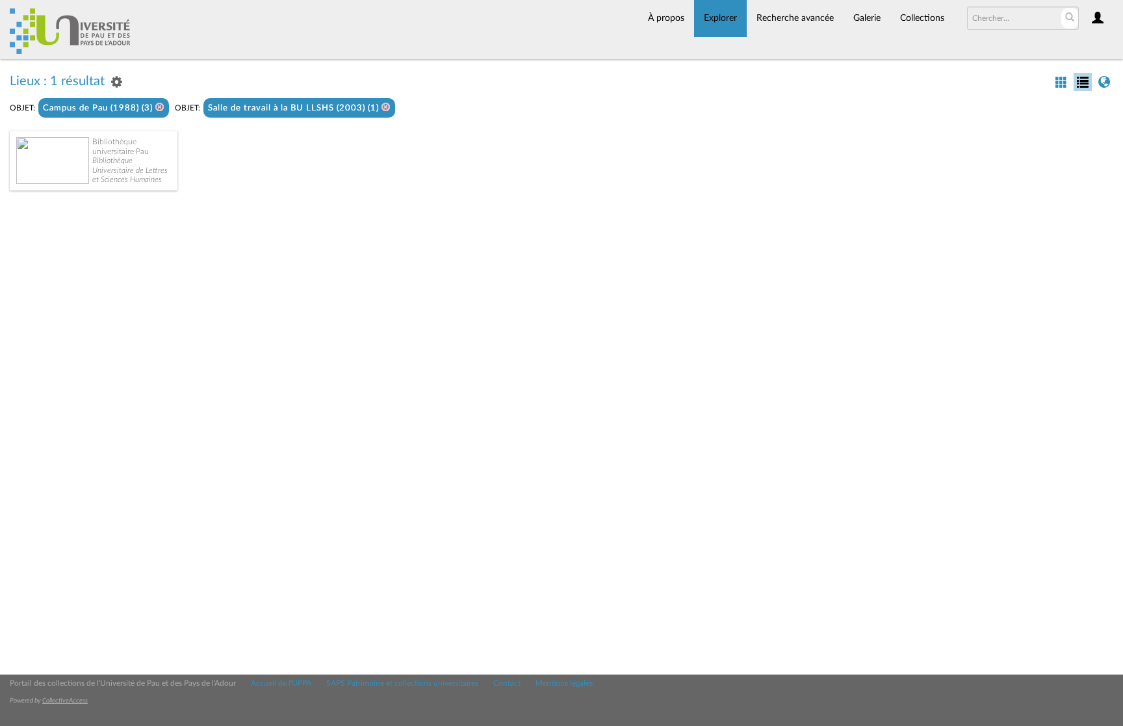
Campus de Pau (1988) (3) (99, 108)
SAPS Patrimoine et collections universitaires (402, 683)
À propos (666, 18)
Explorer (720, 18)
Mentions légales (564, 683)
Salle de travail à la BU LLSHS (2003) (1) (294, 108)
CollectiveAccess (65, 700)
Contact (507, 683)
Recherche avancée (795, 18)
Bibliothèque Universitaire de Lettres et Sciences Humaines (130, 170)
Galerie (867, 18)
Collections (922, 18)
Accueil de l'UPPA (281, 683)
